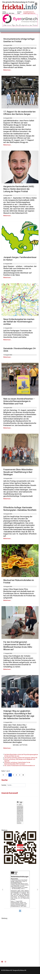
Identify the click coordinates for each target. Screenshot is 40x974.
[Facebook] (2, 962)
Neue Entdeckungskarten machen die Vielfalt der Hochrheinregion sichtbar (18, 321)
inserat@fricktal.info (28, 12)
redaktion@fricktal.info (29, 13)
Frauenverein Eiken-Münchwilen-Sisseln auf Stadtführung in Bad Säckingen (18, 472)
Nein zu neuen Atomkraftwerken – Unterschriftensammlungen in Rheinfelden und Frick (19, 401)
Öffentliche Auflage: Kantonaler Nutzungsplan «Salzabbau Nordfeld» (20, 508)
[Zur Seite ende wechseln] (23, 775)
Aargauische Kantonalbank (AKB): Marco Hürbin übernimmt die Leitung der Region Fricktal (18, 189)
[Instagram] (5, 962)
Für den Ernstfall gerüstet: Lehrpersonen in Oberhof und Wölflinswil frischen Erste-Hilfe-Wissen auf (18, 646)
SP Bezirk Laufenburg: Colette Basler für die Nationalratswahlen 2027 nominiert (17, 763)
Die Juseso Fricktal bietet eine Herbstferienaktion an (19, 765)
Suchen (3, 785)
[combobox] (16, 785)
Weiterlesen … (7, 70)
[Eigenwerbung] (20, 20)
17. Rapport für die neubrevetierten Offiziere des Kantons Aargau (19, 112)
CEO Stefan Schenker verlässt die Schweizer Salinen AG (20, 757)
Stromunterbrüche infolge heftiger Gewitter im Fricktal (19, 40)
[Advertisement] (20, 939)
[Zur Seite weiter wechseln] (19, 775)
